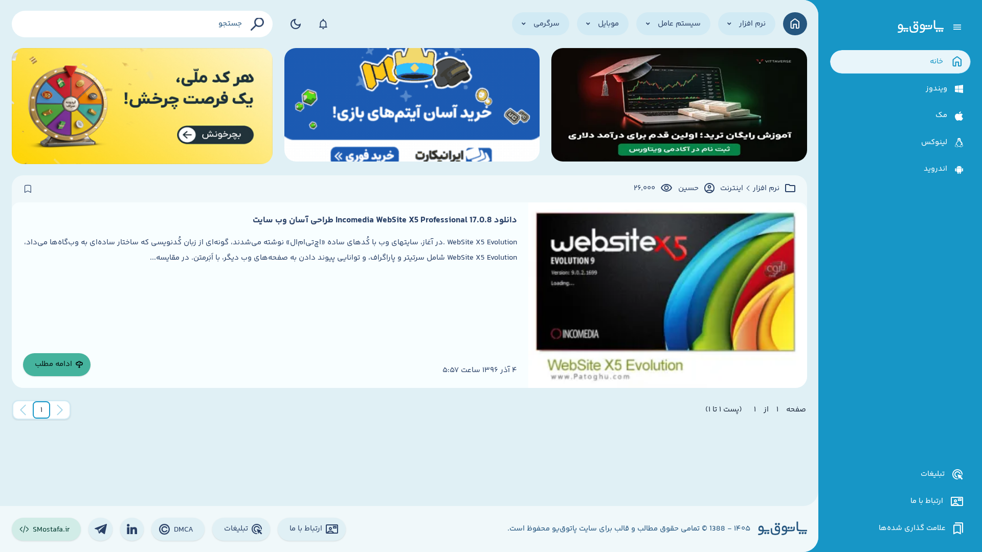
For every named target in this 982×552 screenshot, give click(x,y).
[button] (41, 410)
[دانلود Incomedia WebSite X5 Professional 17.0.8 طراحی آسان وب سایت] (667, 295)
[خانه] (795, 23)
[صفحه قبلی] (60, 410)
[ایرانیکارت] (412, 106)
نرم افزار (766, 188)
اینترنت (731, 188)
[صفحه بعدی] (23, 410)
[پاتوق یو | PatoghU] (921, 27)
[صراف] (142, 106)
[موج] (679, 106)
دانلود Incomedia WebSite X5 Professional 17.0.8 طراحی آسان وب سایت (385, 220)
